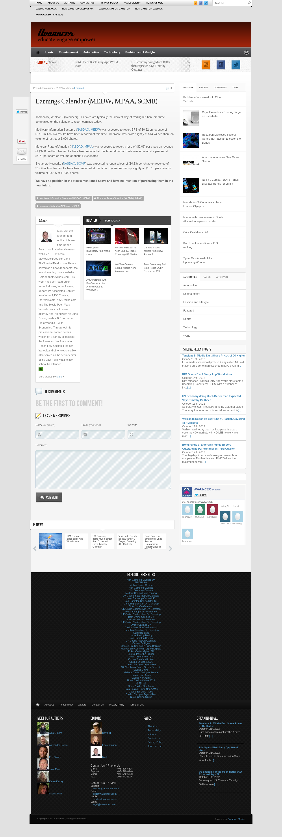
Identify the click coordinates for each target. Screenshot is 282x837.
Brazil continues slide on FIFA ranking (200, 245)
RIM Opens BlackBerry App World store (98, 251)
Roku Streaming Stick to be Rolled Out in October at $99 (155, 267)
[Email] (41, 369)
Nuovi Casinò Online (141, 697)
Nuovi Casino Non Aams (141, 686)
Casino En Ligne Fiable (141, 691)
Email (85, 425)
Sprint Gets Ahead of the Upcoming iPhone (197, 260)
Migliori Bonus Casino (141, 585)
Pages (207, 277)
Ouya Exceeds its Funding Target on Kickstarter (221, 114)
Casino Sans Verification (141, 659)
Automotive (91, 52)
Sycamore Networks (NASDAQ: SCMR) (59, 206)
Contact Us (87, 3)
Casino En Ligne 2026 (141, 662)
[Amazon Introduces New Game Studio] (191, 163)
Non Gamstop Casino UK (141, 598)
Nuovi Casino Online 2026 (141, 680)
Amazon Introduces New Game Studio (220, 159)
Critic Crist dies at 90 (195, 232)
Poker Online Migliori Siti (141, 651)
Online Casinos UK (141, 624)
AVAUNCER (207, 489)
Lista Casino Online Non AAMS (141, 689)
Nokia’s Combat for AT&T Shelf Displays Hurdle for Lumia (220, 181)
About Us (53, 3)
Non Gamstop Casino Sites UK (141, 601)
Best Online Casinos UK (141, 617)
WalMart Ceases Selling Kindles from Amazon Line (125, 267)
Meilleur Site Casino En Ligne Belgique (141, 646)
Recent (203, 87)
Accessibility (132, 3)
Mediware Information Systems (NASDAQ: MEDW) (65, 198)
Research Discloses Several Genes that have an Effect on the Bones (221, 138)
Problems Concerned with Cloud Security (202, 99)
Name (39, 425)
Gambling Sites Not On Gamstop (141, 603)
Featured (79, 88)
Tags (235, 87)
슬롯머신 (141, 683)
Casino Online (141, 669)
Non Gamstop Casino (141, 638)
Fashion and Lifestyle (140, 52)
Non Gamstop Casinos (149, 9)
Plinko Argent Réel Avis (141, 656)
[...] (240, 365)
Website (132, 425)
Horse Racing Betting (141, 635)
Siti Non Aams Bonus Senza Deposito (141, 667)
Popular (188, 87)
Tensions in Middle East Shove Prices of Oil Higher (213, 355)
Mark (59, 376)
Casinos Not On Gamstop (114, 9)
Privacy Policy (109, 3)
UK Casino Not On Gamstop (141, 640)
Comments (220, 87)
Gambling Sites (141, 632)
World (186, 335)
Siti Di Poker (141, 582)
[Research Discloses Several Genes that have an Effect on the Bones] (191, 140)
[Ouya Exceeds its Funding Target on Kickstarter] (191, 118)
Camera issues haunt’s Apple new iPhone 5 (153, 251)
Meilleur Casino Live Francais (141, 593)
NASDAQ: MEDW (88, 129)
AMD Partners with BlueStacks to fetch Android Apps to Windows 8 (96, 284)
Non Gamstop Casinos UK (77, 9)
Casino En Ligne (141, 643)
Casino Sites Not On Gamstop (141, 627)
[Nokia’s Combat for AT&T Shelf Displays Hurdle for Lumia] (191, 185)
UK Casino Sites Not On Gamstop (141, 595)
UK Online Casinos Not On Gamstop (141, 609)
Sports (49, 52)
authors (69, 3)
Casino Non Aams (46, 9)
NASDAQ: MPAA (82, 146)
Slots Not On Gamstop (141, 606)
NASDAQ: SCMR (74, 163)
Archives (222, 277)
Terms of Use (154, 3)
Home (39, 3)
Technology (112, 52)
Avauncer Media (236, 819)
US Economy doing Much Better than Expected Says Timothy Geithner (147, 65)
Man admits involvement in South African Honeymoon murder (203, 219)
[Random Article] (246, 53)
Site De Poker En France (141, 654)
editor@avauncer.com (105, 793)
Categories (190, 277)
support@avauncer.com (106, 788)
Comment (41, 445)
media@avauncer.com (105, 799)
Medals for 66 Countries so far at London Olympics (202, 204)
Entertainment (68, 52)
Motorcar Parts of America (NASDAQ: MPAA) (119, 198)
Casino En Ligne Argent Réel (141, 664)
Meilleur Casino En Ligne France (141, 672)
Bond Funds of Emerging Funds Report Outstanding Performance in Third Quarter (153, 542)
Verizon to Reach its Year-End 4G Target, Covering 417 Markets (127, 251)
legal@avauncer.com (104, 804)
